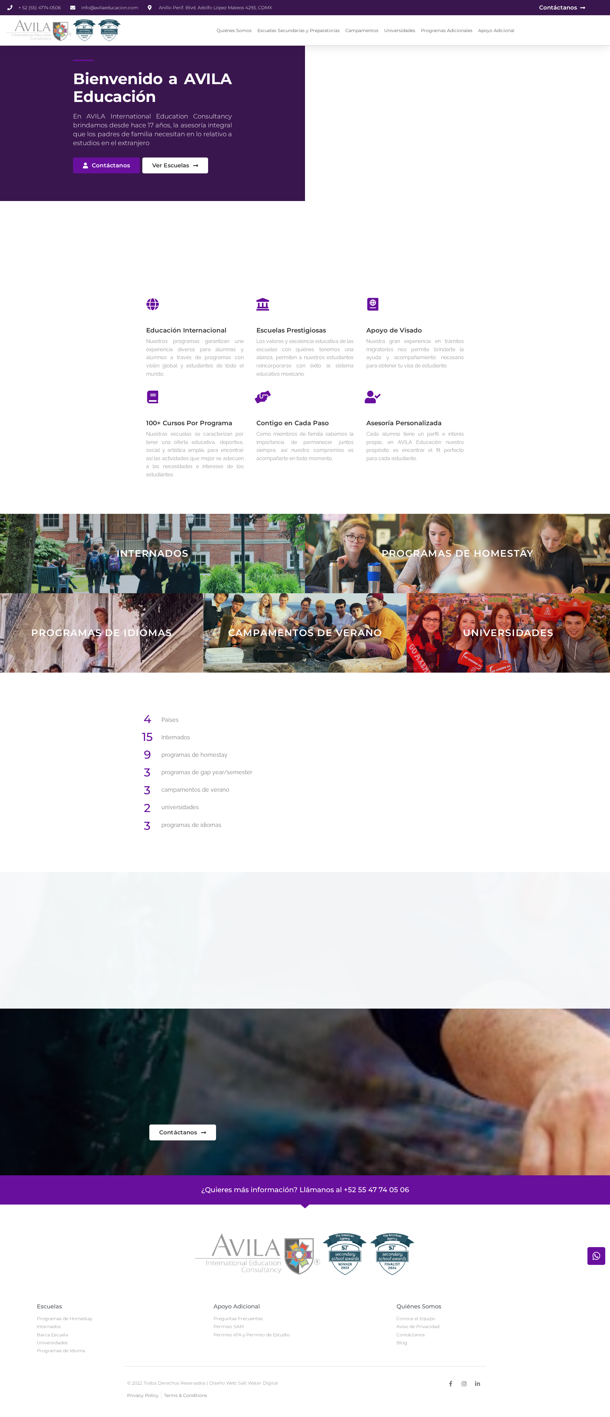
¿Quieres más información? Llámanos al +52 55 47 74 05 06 (305, 1189)
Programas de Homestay (458, 553)
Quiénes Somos (234, 30)
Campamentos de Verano (305, 633)
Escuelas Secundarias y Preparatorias (298, 30)
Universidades (399, 30)
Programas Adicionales (446, 30)
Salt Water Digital (258, 1383)
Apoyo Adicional (496, 30)
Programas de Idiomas (101, 633)
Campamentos (361, 30)
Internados (153, 553)
